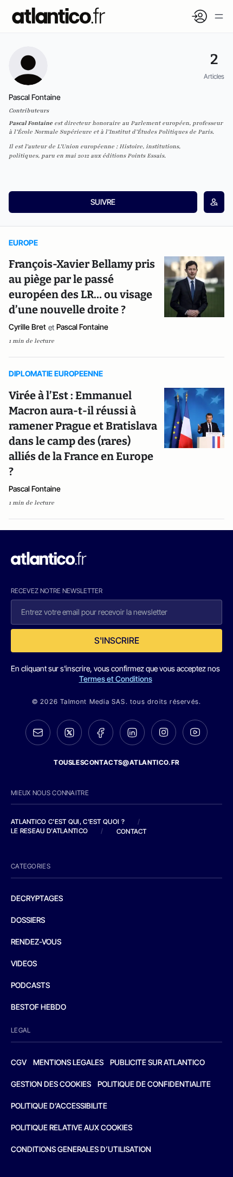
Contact (131, 831)
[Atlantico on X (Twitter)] (69, 732)
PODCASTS (30, 985)
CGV (19, 1062)
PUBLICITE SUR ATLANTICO (157, 1062)
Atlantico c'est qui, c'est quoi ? (68, 821)
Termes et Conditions (115, 678)
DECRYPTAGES (37, 898)
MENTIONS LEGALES (68, 1062)
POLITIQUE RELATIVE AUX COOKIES (71, 1127)
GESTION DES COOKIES (51, 1083)
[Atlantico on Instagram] (163, 732)
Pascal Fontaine (82, 326)
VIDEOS (24, 963)
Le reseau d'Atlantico (49, 831)
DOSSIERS (28, 919)
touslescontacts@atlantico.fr (116, 762)
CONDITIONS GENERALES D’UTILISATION (81, 1149)
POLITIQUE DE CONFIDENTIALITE (154, 1083)
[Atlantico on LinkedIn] (132, 732)
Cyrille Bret (27, 326)
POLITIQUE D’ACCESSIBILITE (59, 1105)
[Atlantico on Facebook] (100, 732)
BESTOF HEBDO (38, 1006)
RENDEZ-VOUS (36, 941)
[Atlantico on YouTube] (195, 732)
